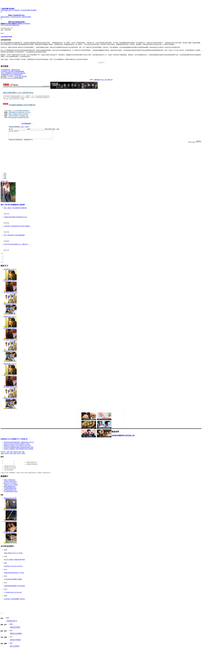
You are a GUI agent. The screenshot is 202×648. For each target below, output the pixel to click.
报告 (19, 639)
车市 (20, 76)
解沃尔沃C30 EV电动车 (10, 483)
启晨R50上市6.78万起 (25, 445)
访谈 (16, 639)
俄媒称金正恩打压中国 (10, 498)
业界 (11, 639)
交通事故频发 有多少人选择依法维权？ (12, 74)
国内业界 (14, 23)
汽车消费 (23, 76)
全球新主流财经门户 (31, 462)
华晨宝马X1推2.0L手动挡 (11, 444)
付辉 (19, 451)
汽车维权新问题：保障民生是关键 (10, 69)
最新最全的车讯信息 (10, 466)
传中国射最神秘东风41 (10, 509)
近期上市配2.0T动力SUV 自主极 (13, 553)
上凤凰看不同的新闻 (31, 464)
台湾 (13, 620)
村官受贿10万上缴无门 (10, 281)
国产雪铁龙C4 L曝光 (24, 444)
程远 (11, 453)
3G (13, 646)
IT (19, 646)
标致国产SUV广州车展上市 (20, 439)
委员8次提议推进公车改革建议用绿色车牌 (18, 117)
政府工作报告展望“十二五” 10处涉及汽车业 (18, 92)
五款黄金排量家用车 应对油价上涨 (122, 435)
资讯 (9, 23)
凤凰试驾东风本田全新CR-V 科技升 (14, 572)
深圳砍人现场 (4, 181)
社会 (16, 620)
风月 (14, 633)
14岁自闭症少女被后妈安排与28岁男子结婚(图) (17, 226)
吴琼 (11, 451)
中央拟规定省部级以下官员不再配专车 (22, 105)
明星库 (20, 633)
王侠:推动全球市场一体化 (26, 447)
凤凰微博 (98, 79)
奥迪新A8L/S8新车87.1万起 (11, 445)
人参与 (2, 36)
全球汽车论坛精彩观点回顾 (11, 447)
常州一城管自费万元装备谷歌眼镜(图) (14, 235)
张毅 (14, 453)
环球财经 (17, 627)
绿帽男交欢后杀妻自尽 (10, 304)
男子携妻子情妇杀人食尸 (11, 292)
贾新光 (7, 453)
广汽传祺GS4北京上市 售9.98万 (13, 592)
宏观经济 (12, 627)
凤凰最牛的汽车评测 (10, 468)
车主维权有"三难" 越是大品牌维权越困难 (12, 71)
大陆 (7, 620)
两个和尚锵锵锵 (8, 469)
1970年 (16, 76)
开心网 (110, 79)
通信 (11, 646)
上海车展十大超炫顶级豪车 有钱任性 (14, 599)
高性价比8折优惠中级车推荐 (12, 442)
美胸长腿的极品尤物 (9, 486)
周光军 (19, 453)
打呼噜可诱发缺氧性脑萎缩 (104, 436)
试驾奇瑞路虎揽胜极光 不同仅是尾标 (14, 586)
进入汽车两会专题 (26, 123)
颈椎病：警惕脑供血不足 (104, 428)
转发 (11, 36)
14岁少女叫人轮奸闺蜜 (10, 521)
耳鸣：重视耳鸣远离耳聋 (89, 436)
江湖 (16, 633)
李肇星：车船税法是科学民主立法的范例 (18, 114)
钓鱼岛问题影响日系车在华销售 (24, 448)
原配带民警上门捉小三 (10, 269)
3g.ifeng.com (10, 78)
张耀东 (2, 453)
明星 (11, 633)
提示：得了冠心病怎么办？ (104, 419)
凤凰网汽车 (4, 23)
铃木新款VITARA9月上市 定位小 (13, 566)
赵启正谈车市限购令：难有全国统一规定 (18, 115)
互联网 (16, 646)
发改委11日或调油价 (9, 448)
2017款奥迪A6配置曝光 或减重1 (13, 579)
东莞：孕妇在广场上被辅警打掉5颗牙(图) (15, 208)
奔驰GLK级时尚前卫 (9, 480)
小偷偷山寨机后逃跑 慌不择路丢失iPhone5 (15, 217)
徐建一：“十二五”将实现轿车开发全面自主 (18, 110)
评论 (14, 639)
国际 (10, 620)
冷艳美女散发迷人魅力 (10, 489)
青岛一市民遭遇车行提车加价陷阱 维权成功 (13, 73)
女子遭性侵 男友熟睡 (9, 532)
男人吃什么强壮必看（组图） (89, 428)
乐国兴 (23, 453)
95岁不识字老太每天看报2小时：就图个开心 (16, 244)
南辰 (8, 451)
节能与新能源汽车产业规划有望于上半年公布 (19, 112)
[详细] (22, 99)
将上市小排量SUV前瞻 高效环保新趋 (14, 559)
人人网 (105, 79)
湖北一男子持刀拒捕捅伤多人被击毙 (13, 204)
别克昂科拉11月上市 (6, 439)
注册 (57, 129)
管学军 (16, 451)
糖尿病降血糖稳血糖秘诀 (89, 419)
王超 (23, 451)
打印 (9, 36)
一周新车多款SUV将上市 (27, 442)
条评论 (6, 36)
